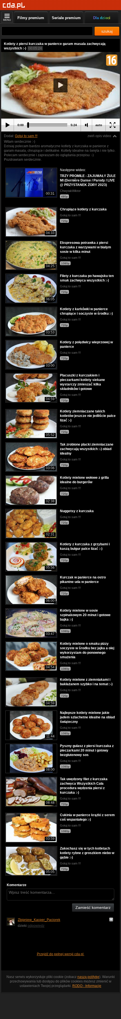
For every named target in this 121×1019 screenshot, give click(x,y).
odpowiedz (36, 926)
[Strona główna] (14, 5)
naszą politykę (88, 977)
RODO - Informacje (86, 986)
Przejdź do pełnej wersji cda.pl (60, 954)
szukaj (107, 31)
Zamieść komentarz (93, 907)
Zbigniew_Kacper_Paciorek (39, 920)
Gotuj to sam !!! (26, 136)
